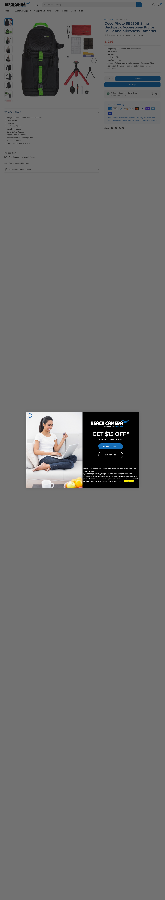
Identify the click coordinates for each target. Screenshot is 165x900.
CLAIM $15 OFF (110, 446)
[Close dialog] (30, 415)
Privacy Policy (129, 481)
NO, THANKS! (110, 455)
